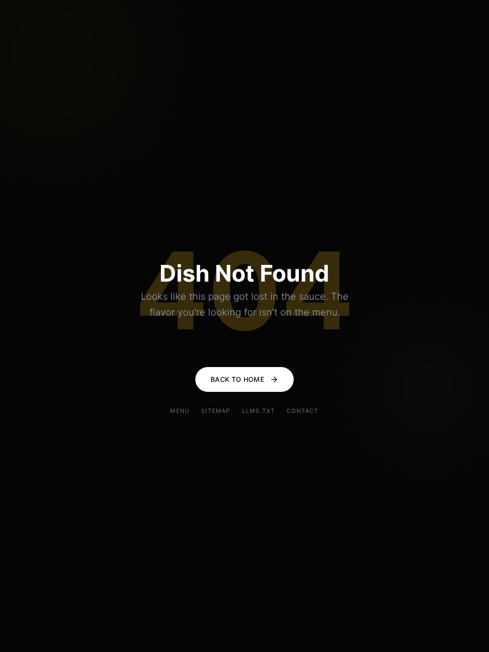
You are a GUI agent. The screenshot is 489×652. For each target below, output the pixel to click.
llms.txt (259, 410)
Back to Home (237, 379)
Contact (303, 410)
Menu (180, 410)
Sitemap (215, 410)
